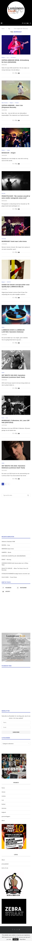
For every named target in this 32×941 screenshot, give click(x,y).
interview (4, 808)
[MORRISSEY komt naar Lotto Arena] (16, 226)
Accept (15, 939)
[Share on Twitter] (16, 73)
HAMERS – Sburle (6, 552)
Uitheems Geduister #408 (8, 541)
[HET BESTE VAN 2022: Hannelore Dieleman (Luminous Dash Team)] (16, 450)
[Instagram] (26, 23)
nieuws (3, 792)
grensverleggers (6, 816)
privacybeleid (5, 864)
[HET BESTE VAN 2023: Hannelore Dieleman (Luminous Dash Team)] (16, 360)
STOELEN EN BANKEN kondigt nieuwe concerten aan (16, 573)
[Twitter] (24, 23)
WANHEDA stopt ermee (8, 548)
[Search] (30, 23)
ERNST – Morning (6, 559)
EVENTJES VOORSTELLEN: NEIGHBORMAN (14, 556)
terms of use (5, 868)
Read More (23, 939)
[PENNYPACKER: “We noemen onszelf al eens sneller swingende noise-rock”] (16, 180)
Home (3, 28)
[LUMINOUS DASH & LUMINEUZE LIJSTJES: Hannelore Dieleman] (16, 314)
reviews (4, 796)
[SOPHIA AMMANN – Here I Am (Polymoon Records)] (16, 90)
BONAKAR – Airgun (9, 153)
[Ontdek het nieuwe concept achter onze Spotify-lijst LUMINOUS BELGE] (16, 269)
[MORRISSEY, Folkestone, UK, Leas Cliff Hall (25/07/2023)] (16, 405)
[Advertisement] (16, 516)
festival (3, 804)
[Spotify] (27, 23)
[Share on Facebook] (15, 73)
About (3, 860)
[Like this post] (13, 73)
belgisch (4, 812)
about (3, 820)
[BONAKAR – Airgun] (16, 137)
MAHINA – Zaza (6, 545)
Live (3, 800)
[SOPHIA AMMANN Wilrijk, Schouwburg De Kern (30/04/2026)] (16, 44)
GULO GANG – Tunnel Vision (9, 577)
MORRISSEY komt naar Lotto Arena (14, 241)
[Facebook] (22, 23)
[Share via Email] (18, 73)
